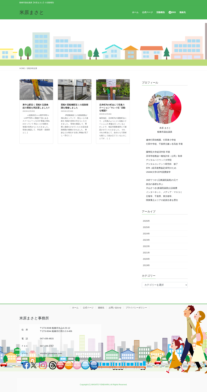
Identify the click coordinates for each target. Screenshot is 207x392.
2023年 (146, 240)
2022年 (146, 246)
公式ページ (88, 307)
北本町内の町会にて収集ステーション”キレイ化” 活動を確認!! (112, 107)
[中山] (36, 110)
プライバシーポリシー (136, 307)
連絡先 (101, 307)
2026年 (146, 221)
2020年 (146, 259)
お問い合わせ (115, 307)
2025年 (146, 227)
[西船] (74, 110)
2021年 (146, 252)
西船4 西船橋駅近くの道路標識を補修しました (74, 106)
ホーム (75, 307)
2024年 (146, 233)
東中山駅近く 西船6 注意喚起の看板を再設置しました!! (36, 106)
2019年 (146, 265)
